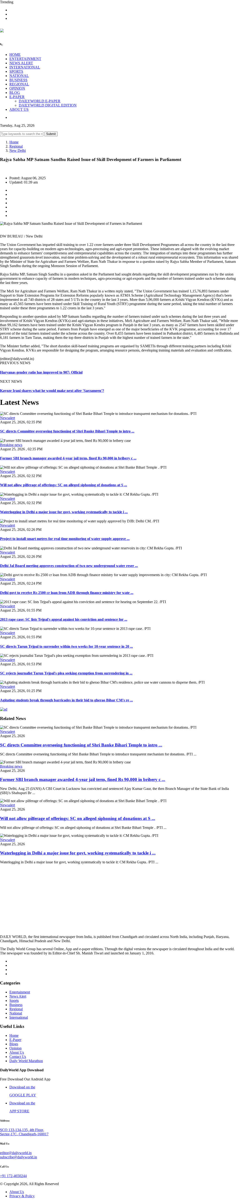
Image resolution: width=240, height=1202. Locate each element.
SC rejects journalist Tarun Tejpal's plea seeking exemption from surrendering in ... (66, 673)
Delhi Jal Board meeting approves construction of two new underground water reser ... (69, 566)
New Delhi (17, 151)
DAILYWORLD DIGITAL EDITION (48, 105)
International (18, 1017)
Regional (16, 146)
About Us (16, 1052)
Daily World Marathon (26, 1061)
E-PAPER (17, 97)
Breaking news (11, 445)
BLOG (14, 93)
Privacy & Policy (22, 1196)
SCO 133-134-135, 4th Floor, (22, 1130)
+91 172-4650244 (13, 1176)
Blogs (13, 1044)
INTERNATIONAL (24, 67)
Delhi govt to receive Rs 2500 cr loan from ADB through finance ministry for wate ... (66, 593)
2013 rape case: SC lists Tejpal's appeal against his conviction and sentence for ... (63, 619)
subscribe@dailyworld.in (18, 1157)
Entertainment (19, 992)
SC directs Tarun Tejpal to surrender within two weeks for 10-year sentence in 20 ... (66, 646)
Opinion (15, 1048)
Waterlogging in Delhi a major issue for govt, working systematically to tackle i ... (64, 512)
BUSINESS (18, 80)
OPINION (17, 88)
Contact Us (17, 1057)
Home (14, 142)
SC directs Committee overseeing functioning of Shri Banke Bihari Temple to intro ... (67, 431)
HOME (15, 55)
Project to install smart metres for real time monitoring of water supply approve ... (65, 539)
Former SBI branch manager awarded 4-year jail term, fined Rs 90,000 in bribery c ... (68, 458)
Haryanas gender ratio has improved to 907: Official (41, 372)
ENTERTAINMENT (25, 59)
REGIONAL (19, 84)
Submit (51, 134)
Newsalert (7, 418)
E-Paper (15, 1040)
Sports (14, 1001)
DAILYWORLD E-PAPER (39, 101)
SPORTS (16, 71)
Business (15, 1005)
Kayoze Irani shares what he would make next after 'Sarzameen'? (52, 391)
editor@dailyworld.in (16, 1153)
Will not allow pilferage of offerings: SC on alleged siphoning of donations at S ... (63, 485)
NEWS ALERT (21, 63)
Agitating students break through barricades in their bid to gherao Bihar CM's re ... (66, 700)
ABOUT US (19, 109)
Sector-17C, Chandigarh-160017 (24, 1134)
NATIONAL (19, 76)
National (15, 1013)
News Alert (17, 996)
